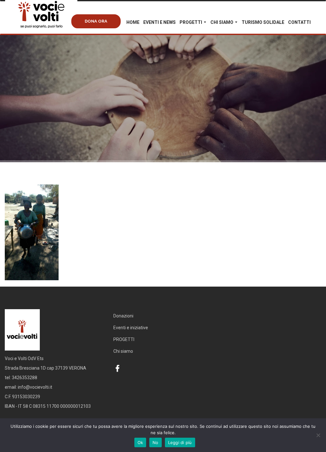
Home (132, 22)
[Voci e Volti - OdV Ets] (52, 21)
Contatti (299, 22)
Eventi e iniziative (130, 327)
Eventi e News (159, 22)
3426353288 (24, 377)
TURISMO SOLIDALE (263, 22)
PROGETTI (191, 22)
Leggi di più (180, 442)
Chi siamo (221, 22)
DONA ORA (96, 21)
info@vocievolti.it (35, 387)
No (155, 442)
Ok (140, 442)
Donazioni (123, 315)
